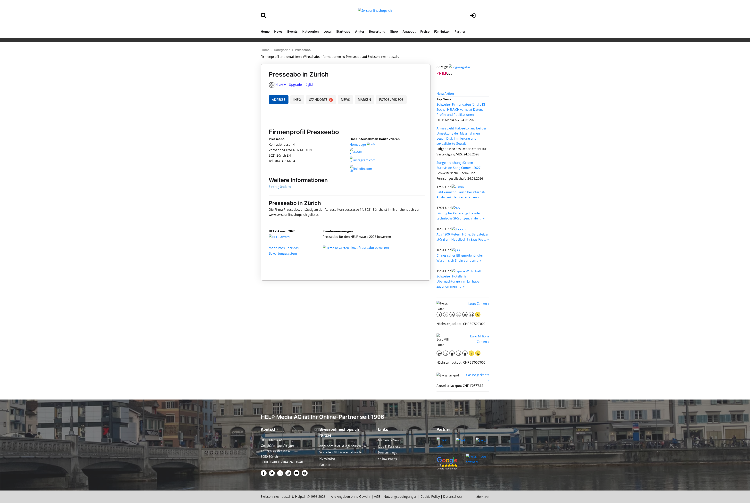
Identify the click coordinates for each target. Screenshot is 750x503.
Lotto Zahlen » (478, 303)
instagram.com (364, 160)
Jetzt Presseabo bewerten (370, 247)
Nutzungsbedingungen (400, 496)
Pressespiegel (388, 452)
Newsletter (327, 458)
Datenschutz (452, 496)
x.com (357, 151)
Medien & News (389, 440)
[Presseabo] (283, 237)
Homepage (358, 144)
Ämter (359, 31)
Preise (424, 31)
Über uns (482, 497)
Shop (394, 31)
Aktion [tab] (449, 93)
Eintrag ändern (280, 187)
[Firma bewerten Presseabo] (336, 247)
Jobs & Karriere (389, 446)
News (278, 31)
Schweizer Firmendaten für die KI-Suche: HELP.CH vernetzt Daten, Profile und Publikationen (461, 109)
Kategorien (310, 31)
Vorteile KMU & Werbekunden (341, 452)
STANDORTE (320, 99)
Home (265, 31)
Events (292, 31)
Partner (459, 31)
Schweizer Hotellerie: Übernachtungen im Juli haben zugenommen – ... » (459, 281)
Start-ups (343, 31)
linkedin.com (362, 169)
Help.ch (300, 496)
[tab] (441, 93)
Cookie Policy (430, 496)
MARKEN (364, 99)
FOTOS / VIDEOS (391, 99)
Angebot (409, 31)
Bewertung (377, 31)
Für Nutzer (442, 31)
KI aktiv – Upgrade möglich (294, 84)
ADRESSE (278, 99)
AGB (377, 496)
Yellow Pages (387, 459)
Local (327, 31)
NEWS (345, 99)
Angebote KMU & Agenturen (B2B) (344, 446)
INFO (297, 99)
